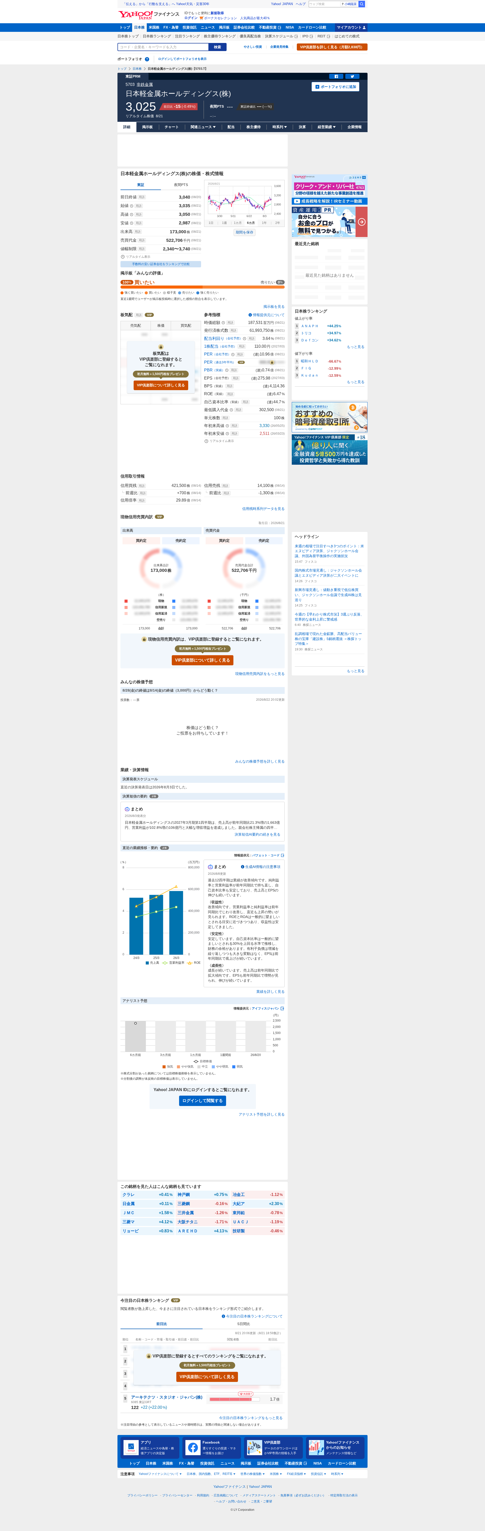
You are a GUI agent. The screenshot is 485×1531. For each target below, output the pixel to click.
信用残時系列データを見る (263, 509)
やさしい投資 (253, 47)
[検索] (361, 4)
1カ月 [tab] (238, 223)
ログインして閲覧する (202, 1100)
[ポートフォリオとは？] (147, 59)
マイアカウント (349, 27)
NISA (290, 27)
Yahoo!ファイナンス (229, 1487)
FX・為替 (171, 27)
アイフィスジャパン (265, 1008)
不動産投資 (268, 27)
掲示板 (224, 27)
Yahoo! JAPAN (282, 4)
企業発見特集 (279, 47)
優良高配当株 (250, 36)
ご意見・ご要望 (261, 1501)
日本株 (139, 27)
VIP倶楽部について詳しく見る (161, 385)
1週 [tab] (224, 223)
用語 (142, 197)
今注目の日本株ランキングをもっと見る (251, 1418)
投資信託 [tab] (317, 1474)
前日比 (161, 1324)
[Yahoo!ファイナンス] (149, 12)
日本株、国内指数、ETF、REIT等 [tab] (209, 1474)
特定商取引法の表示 (344, 1495)
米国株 (154, 27)
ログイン (191, 18)
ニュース (208, 27)
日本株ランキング (157, 36)
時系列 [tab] (335, 1474)
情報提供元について (269, 315)
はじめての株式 (347, 36)
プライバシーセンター (177, 1495)
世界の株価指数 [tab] (251, 1474)
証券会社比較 (244, 27)
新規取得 (217, 13)
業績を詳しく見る (270, 992)
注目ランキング (187, 36)
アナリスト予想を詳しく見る (262, 1114)
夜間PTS (181, 185)
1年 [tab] (264, 223)
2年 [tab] (277, 223)
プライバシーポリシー (142, 1495)
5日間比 (243, 1324)
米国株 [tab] (274, 1474)
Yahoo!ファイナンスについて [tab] (159, 1474)
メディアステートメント (259, 1495)
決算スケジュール (279, 36)
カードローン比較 (312, 27)
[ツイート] (352, 76)
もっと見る (356, 347)
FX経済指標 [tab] (295, 1474)
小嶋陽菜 (351, 4)
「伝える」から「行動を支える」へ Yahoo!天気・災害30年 (166, 4)
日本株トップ (128, 36)
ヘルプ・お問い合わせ (231, 1501)
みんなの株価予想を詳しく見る (260, 761)
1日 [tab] (211, 223)
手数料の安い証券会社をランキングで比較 (161, 264)
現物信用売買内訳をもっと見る (260, 674)
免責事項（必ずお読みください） (303, 1495)
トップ (124, 27)
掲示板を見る (274, 306)
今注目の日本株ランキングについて (254, 1316)
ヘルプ (301, 4)
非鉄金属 (145, 84)
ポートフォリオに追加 (338, 87)
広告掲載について (226, 1495)
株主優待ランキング (220, 36)
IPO (305, 36)
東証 (140, 185)
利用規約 (203, 1495)
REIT (322, 36)
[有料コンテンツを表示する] (272, 362)
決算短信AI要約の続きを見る (257, 834)
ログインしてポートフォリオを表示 (182, 59)
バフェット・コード (266, 855)
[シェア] (336, 76)
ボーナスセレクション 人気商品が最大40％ (237, 18)
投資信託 (190, 27)
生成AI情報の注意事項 (262, 867)
